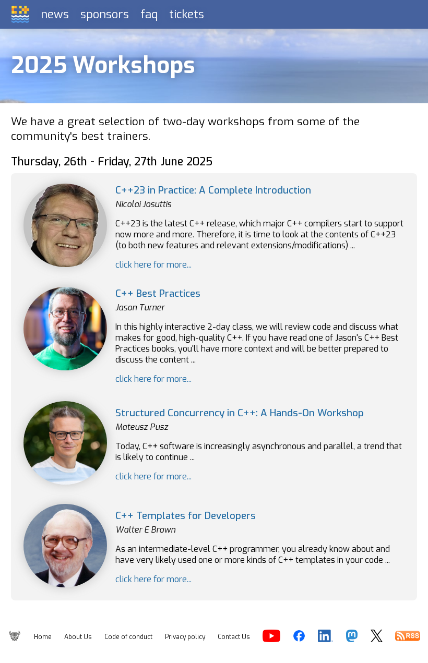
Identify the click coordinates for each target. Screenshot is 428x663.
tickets (186, 14)
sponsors (104, 14)
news (55, 14)
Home (43, 637)
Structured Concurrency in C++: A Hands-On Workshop (239, 412)
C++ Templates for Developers (185, 515)
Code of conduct (128, 637)
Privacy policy (185, 637)
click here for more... (153, 264)
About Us (78, 637)
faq (149, 14)
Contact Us (234, 637)
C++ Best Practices (157, 293)
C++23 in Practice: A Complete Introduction (213, 190)
